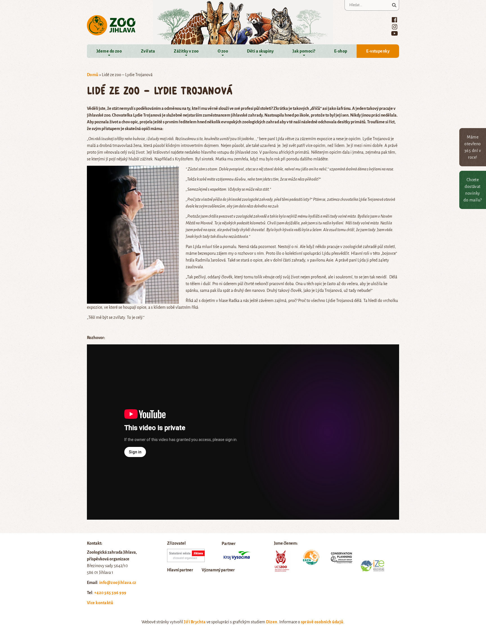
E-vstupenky (378, 51)
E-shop (340, 51)
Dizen (271, 622)
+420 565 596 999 (110, 592)
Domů (92, 74)
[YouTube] (394, 33)
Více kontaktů (100, 603)
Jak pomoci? (303, 51)
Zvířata (148, 51)
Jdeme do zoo (109, 51)
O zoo (223, 51)
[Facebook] (394, 19)
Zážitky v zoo (186, 51)
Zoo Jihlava (111, 25)
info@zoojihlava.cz (117, 582)
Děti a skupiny (260, 51)
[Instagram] (394, 26)
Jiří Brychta (195, 622)
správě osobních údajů (322, 622)
